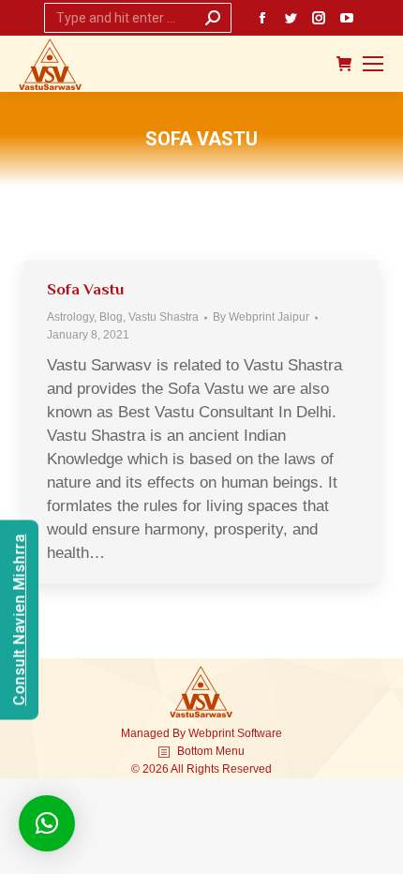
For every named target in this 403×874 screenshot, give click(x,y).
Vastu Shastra (163, 317)
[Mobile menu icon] (373, 64)
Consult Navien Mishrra (19, 619)
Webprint (211, 733)
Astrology (70, 317)
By (261, 317)
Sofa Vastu (85, 289)
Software (259, 733)
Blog (111, 317)
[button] (47, 823)
